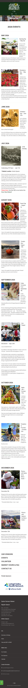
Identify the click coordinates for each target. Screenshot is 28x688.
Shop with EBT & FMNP (6, 642)
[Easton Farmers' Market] (14, 7)
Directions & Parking (5, 635)
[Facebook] (13, 11)
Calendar (3, 659)
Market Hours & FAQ (10, 565)
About (2, 638)
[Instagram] (14, 11)
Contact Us (6, 569)
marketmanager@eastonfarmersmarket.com (11, 671)
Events (4, 558)
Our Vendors (7, 554)
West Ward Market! (6, 192)
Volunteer (6, 561)
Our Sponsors (4, 655)
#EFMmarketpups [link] (7, 455)
